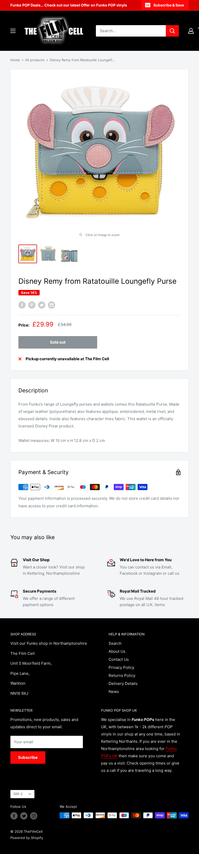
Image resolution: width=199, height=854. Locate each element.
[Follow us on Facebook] (14, 816)
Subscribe (28, 757)
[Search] (172, 31)
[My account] (191, 31)
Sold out (58, 342)
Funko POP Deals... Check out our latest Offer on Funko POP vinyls (68, 5)
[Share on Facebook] (22, 305)
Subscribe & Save (168, 5)
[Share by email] (51, 305)
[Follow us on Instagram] (33, 816)
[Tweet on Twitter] (41, 305)
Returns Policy (122, 675)
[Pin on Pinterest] (31, 305)
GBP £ (18, 794)
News (114, 691)
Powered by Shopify (26, 838)
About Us (117, 651)
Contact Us (119, 659)
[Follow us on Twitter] (23, 816)
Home (15, 60)
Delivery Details (123, 683)
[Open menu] (13, 31)
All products (35, 60)
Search (115, 643)
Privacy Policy (121, 667)
